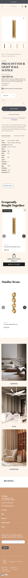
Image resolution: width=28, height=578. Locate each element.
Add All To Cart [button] (14, 264)
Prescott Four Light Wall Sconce (12, 246)
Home (3, 54)
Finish (3, 92)
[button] (2, 6)
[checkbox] (25, 210)
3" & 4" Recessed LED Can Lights (13, 54)
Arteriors (6, 245)
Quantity (4, 100)
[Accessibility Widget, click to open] (2, 575)
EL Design (17, 561)
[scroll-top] (24, 570)
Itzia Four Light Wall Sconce (11, 324)
